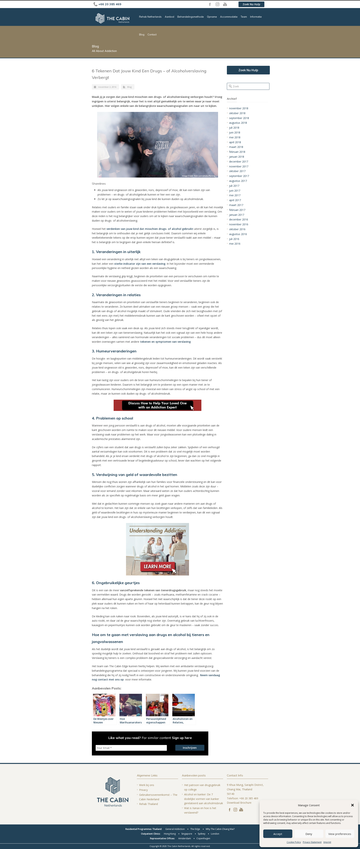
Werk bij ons (146, 785)
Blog (141, 34)
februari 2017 (237, 210)
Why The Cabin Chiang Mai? (220, 829)
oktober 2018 (237, 113)
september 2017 (239, 176)
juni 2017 (234, 190)
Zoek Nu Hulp (251, 4)
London (215, 833)
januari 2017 (236, 215)
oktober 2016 (237, 229)
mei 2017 (234, 195)
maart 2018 (236, 147)
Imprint (327, 842)
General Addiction (175, 829)
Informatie (256, 16)
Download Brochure (239, 802)
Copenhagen (203, 838)
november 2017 (238, 166)
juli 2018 (234, 127)
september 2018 (239, 118)
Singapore (186, 833)
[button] (352, 805)
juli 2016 (234, 239)
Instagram (217, 4)
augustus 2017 (238, 181)
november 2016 (238, 224)
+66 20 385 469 (109, 4)
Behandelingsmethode (190, 16)
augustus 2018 (238, 122)
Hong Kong (170, 833)
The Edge (195, 829)
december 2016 (238, 219)
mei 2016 (234, 243)
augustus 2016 (238, 234)
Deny (308, 834)
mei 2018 (234, 137)
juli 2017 (234, 185)
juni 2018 (234, 132)
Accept (277, 834)
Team (244, 16)
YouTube (225, 4)
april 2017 (235, 200)
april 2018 (235, 142)
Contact (152, 34)
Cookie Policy (294, 842)
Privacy (143, 790)
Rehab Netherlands (150, 16)
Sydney (201, 833)
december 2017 (238, 161)
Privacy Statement (312, 842)
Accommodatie (229, 16)
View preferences (339, 834)
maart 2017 (236, 205)
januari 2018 (236, 156)
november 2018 (238, 108)
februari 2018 (237, 152)
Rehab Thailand (148, 804)
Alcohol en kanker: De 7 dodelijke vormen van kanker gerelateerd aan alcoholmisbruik (203, 799)
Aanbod (169, 16)
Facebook (210, 4)
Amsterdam (184, 838)
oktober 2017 (237, 171)
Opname (212, 16)
